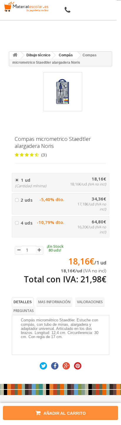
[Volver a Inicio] (15, 55)
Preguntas (24, 310)
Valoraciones (90, 301)
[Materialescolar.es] (25, 6)
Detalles (23, 302)
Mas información (54, 301)
